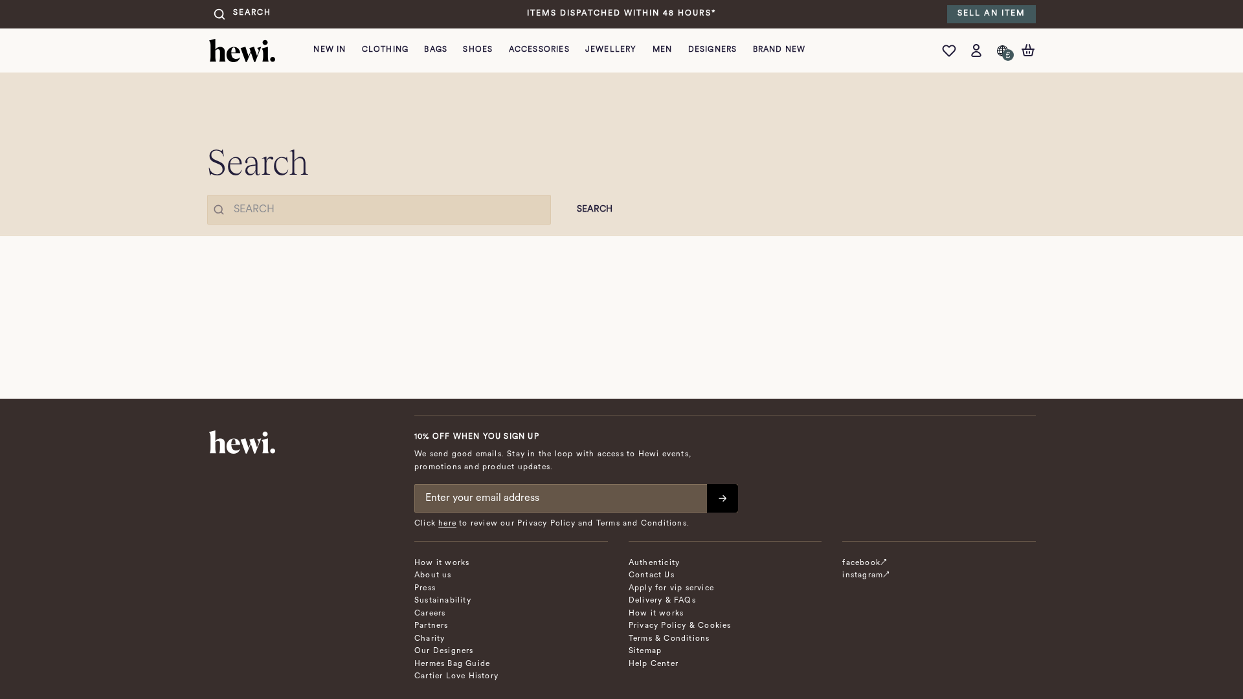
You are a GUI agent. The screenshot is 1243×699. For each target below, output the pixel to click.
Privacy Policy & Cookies (680, 626)
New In (329, 50)
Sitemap (645, 651)
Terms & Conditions (669, 639)
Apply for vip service (671, 588)
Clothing (385, 50)
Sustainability (442, 601)
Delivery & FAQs (662, 601)
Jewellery (611, 50)
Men (663, 50)
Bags (435, 50)
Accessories (539, 50)
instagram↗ (866, 575)
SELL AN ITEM (991, 13)
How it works (441, 563)
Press (425, 588)
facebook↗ (865, 563)
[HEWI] (242, 50)
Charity (429, 639)
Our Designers (444, 651)
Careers (429, 613)
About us (433, 575)
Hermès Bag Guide (452, 664)
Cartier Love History (456, 676)
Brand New (779, 50)
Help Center (653, 664)
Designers (712, 50)
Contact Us (652, 575)
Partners (431, 626)
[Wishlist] (952, 50)
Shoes (478, 50)
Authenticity (654, 563)
